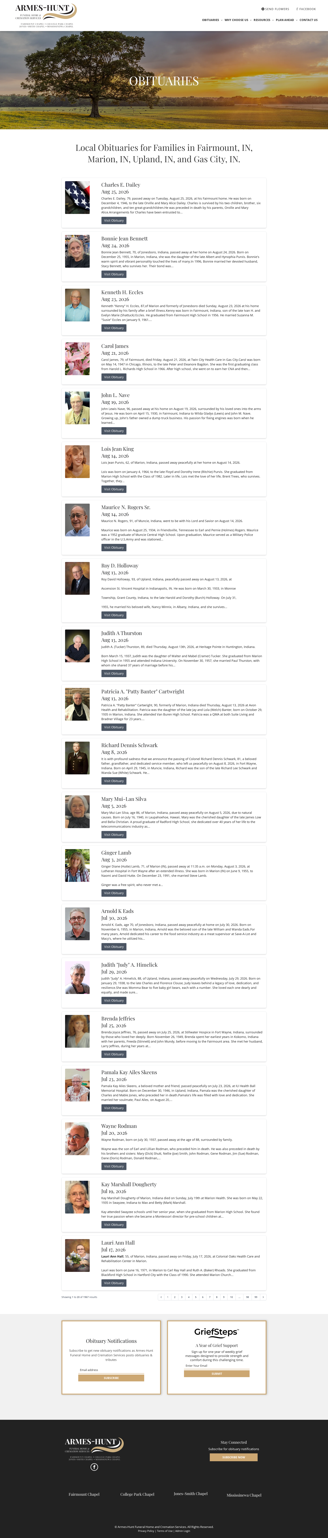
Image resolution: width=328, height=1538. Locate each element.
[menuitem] (212, 20)
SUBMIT (217, 1374)
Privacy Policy (146, 1531)
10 (231, 1297)
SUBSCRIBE (111, 1378)
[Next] (263, 1297)
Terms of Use (165, 1531)
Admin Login (182, 1531)
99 (256, 1297)
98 (247, 1297)
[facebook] (94, 1467)
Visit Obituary (114, 220)
